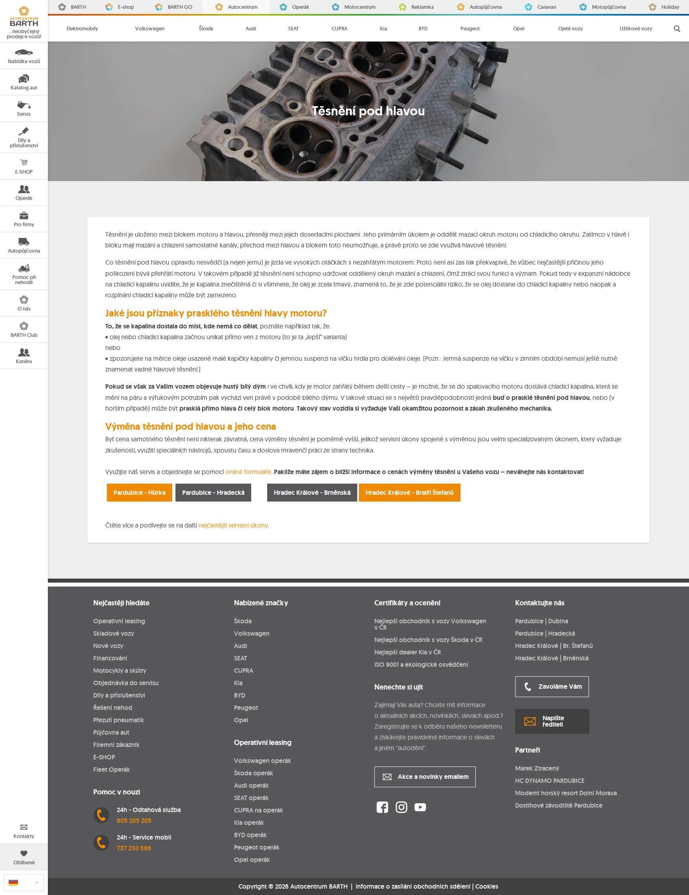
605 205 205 (134, 820)
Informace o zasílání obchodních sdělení (413, 886)
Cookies (486, 886)
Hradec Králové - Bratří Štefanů (410, 492)
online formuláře (248, 472)
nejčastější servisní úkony (233, 525)
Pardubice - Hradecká (213, 492)
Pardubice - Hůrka (139, 492)
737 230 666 (134, 848)
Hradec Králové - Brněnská (312, 492)
